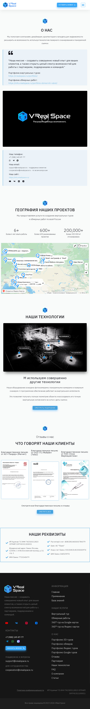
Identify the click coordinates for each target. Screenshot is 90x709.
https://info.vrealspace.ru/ (19, 177)
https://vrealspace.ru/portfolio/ (23, 76)
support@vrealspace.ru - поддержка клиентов (27, 168)
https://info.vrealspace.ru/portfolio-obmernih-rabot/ (32, 83)
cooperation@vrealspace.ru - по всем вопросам (28, 170)
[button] (67, 5)
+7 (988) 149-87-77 (17, 157)
